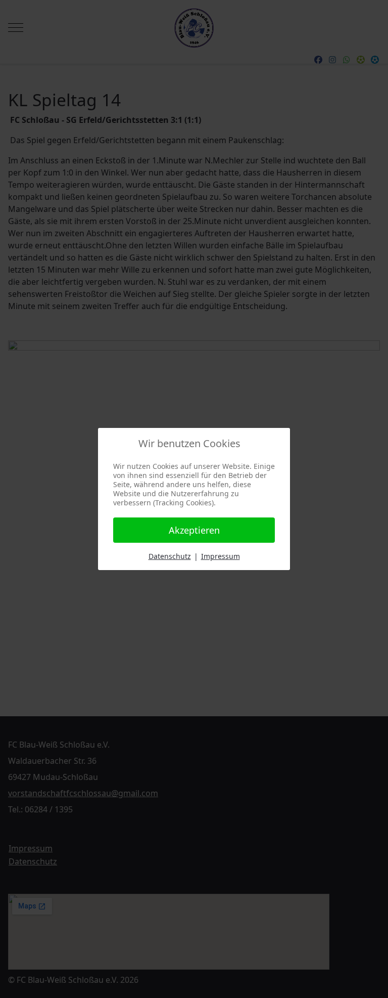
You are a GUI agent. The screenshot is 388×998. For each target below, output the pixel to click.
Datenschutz (170, 556)
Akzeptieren (194, 530)
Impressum (220, 556)
